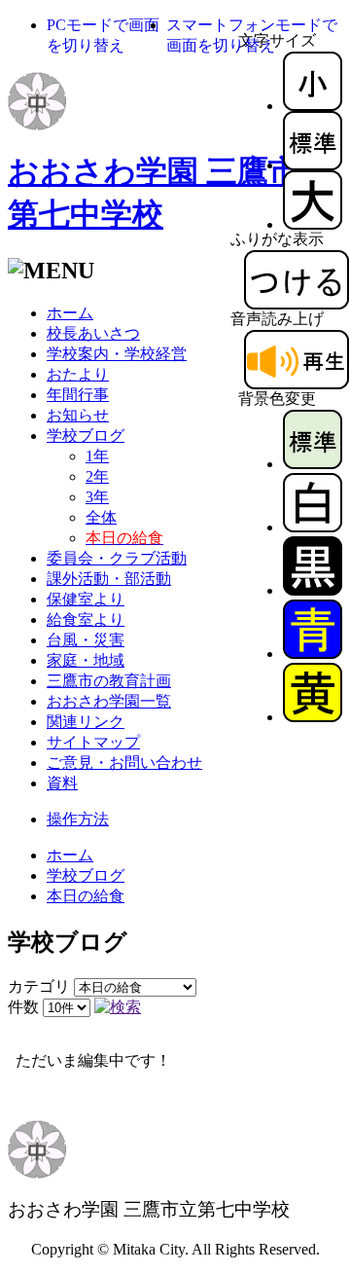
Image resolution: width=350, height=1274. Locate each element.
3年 (97, 497)
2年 (97, 476)
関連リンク (85, 721)
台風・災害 (85, 640)
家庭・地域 (85, 660)
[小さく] (312, 105)
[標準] (312, 165)
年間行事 (78, 394)
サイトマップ (93, 742)
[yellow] (312, 717)
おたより (78, 374)
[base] (312, 463)
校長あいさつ (93, 333)
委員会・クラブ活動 (117, 558)
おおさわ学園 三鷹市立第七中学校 (149, 1209)
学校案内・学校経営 (117, 354)
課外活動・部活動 (109, 578)
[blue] (312, 653)
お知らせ (78, 415)
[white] (312, 527)
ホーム (70, 313)
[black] (312, 590)
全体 (101, 517)
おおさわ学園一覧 (109, 701)
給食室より (85, 619)
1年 (97, 456)
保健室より (85, 599)
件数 (23, 1007)
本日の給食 (85, 896)
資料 (62, 783)
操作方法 (78, 819)
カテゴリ (39, 986)
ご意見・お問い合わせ (124, 762)
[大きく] (312, 224)
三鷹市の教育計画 (109, 681)
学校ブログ (85, 435)
